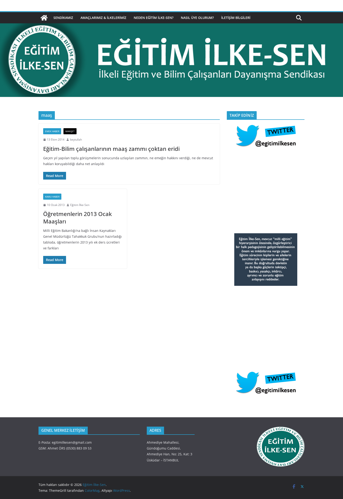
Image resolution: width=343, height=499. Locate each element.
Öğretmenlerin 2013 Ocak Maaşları (77, 217)
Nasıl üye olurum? (197, 17)
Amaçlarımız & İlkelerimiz (103, 17)
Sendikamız (63, 17)
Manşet (70, 131)
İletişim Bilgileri (235, 17)
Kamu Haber (52, 196)
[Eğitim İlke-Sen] (44, 17)
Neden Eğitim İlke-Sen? (153, 17)
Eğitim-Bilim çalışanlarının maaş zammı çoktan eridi (111, 148)
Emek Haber (52, 131)
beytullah (76, 140)
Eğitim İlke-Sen (79, 205)
